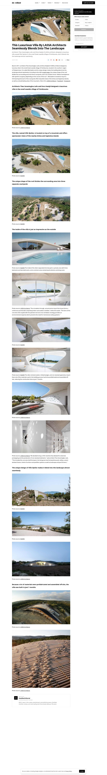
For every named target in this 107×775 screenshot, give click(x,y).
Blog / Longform (88, 22)
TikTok (86, 19)
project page (46, 72)
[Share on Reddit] (56, 60)
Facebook (60, 81)
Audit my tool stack (89, 2)
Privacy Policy (68, 771)
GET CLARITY (84, 47)
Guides (36, 2)
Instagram (67, 81)
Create (43, 2)
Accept (82, 771)
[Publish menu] (52, 3)
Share (68, 60)
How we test (65, 2)
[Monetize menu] (60, 3)
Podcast (86, 25)
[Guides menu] (39, 3)
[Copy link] (62, 60)
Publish (49, 2)
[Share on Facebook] (48, 60)
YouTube (77, 19)
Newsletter (77, 25)
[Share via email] (59, 60)
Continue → (84, 29)
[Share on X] (54, 60)
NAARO (22, 176)
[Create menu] (46, 3)
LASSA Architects (51, 81)
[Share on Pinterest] (51, 60)
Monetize (56, 2)
